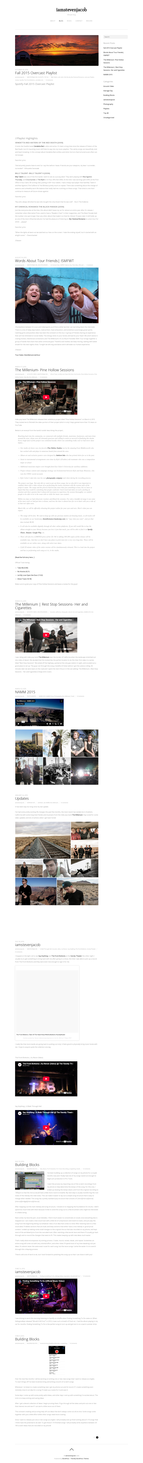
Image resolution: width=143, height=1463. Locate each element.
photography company (54, 478)
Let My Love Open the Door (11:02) (30, 575)
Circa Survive (30, 180)
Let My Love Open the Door (66, 374)
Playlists (41, 77)
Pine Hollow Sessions (87, 374)
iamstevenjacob (19, 77)
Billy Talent (54, 77)
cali (44, 802)
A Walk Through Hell (46, 949)
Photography (31, 696)
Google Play (36, 533)
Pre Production (51, 1169)
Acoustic (52, 612)
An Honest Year (55, 265)
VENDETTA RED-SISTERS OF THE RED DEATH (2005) (39, 143)
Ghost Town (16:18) (24, 579)
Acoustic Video (32, 374)
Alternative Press (34, 213)
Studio (78, 1169)
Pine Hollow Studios (54, 448)
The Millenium (44, 657)
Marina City (68, 265)
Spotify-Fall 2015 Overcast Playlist (34, 84)
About (52, 21)
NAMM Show (50, 696)
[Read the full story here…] (24, 557)
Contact (78, 21)
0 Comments (49, 80)
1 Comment (89, 265)
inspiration (67, 1276)
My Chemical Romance (77, 77)
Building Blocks (27, 1164)
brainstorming (44, 1343)
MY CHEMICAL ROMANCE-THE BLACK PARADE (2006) (39, 207)
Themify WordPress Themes (80, 1458)
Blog (61, 21)
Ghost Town (53, 374)
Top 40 (46, 77)
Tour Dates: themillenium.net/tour (27, 355)
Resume (89, 21)
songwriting (72, 1169)
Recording (65, 1169)
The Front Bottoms (29, 80)
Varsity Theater (91, 949)
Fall (65, 77)
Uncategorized (43, 265)
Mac (41, 1169)
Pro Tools (59, 1169)
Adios (59, 949)
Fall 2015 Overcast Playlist (36, 72)
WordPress (65, 1458)
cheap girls (64, 612)
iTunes (22, 533)
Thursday (18, 180)
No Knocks (77, 374)
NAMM (48, 802)
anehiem (40, 802)
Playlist (92, 77)
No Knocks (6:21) (23, 571)
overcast (87, 77)
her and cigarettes (78, 612)
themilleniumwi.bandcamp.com (54, 519)
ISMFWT (62, 265)
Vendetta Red (39, 146)
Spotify (22, 80)
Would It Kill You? (75, 1276)
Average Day (31, 802)
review (17, 80)
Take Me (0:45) (22, 568)
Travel (72, 696)
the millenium (33, 377)
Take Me (26, 377)
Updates (22, 798)
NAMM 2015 (87, 612)
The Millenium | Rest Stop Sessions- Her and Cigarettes (51, 606)
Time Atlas (75, 265)
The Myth (41, 180)
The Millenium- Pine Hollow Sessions (44, 369)
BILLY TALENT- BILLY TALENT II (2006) (32, 173)
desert (70, 612)
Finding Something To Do (47, 1276)
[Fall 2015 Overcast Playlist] (57, 65)
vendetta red (39, 80)
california (58, 612)
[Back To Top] (72, 1449)
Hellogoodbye (59, 1276)
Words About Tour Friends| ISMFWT (44, 260)
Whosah (81, 265)
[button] (29, 743)
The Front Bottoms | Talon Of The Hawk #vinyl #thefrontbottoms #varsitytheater (40, 1034)
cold (59, 77)
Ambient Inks (60, 455)
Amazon (29, 533)
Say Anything (71, 949)
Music (69, 21)
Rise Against (87, 177)
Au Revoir (64, 949)
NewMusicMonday (54, 1343)
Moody (68, 77)
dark (62, 77)
